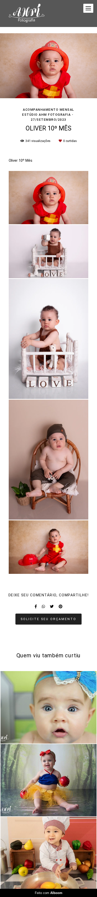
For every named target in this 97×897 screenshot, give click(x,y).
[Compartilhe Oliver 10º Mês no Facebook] (36, 607)
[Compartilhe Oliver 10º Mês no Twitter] (52, 607)
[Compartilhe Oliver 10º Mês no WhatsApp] (43, 607)
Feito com (48, 893)
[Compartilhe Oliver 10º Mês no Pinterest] (60, 607)
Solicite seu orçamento (48, 619)
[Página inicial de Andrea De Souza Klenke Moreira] (27, 13)
